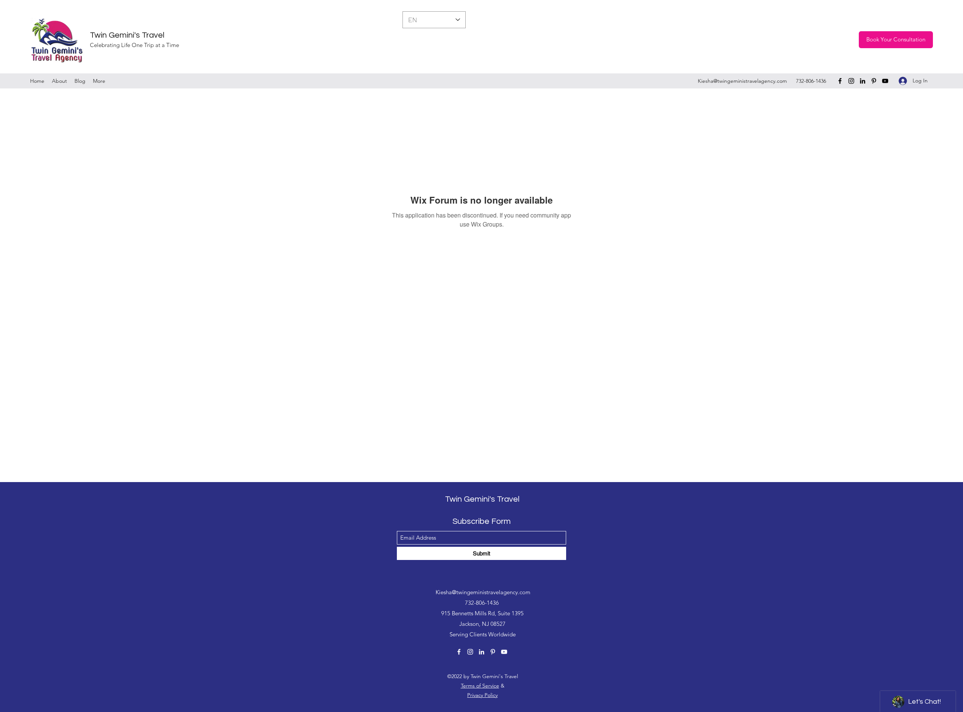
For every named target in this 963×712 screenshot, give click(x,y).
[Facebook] (840, 81)
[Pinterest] (874, 81)
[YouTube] (885, 81)
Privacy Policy (482, 695)
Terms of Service (480, 685)
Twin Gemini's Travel (127, 35)
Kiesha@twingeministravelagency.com (742, 81)
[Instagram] (851, 81)
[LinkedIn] (862, 81)
